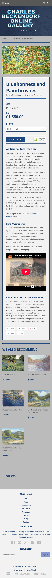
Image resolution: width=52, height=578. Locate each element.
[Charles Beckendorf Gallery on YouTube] (39, 543)
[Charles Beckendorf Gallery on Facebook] (13, 543)
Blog (26, 518)
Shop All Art (26, 505)
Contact (26, 522)
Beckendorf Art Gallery (15, 531)
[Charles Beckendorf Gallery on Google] (26, 543)
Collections (26, 515)
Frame (9, 123)
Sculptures (26, 512)
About (26, 502)
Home (4, 38)
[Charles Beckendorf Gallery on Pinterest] (19, 543)
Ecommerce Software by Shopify (25, 570)
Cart (48, 3)
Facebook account (26, 537)
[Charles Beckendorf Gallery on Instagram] (32, 543)
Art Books (26, 508)
